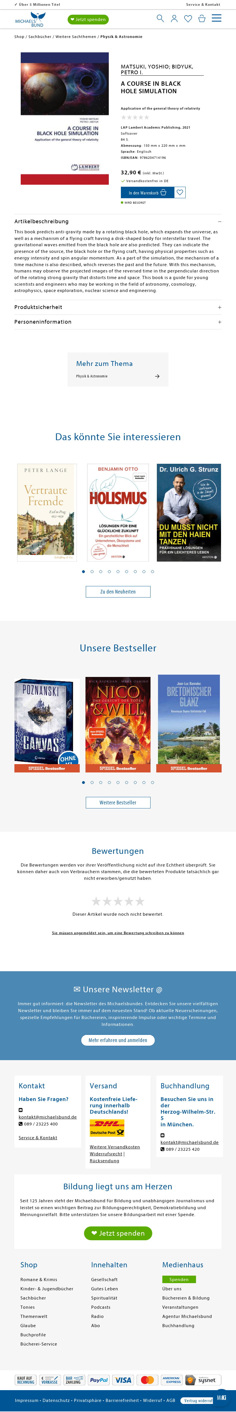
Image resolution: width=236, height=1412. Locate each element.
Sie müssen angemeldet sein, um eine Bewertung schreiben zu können (118, 933)
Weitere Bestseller (118, 802)
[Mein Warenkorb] (202, 18)
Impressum (27, 1400)
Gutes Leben (104, 1288)
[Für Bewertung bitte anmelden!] (135, 118)
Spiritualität (104, 1298)
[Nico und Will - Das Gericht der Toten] (118, 720)
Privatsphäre (88, 1400)
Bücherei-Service (38, 1344)
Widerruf (152, 1400)
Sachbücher (33, 1298)
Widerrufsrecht (106, 1154)
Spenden (179, 1279)
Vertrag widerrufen (200, 1400)
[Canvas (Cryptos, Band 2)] (47, 720)
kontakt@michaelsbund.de (48, 1117)
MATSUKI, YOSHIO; (146, 66)
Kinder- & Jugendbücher (46, 1288)
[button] (83, 571)
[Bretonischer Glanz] (189, 720)
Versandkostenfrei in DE (42, 4)
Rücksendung (104, 1160)
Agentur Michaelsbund (187, 1316)
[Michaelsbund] (30, 21)
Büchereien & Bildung (186, 1298)
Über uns (172, 1288)
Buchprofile (33, 1334)
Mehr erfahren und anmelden (118, 1040)
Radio (97, 1316)
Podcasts (101, 1307)
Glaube (28, 1325)
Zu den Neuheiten (118, 591)
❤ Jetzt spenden (88, 19)
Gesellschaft (104, 1279)
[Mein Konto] (174, 18)
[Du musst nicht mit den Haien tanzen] (189, 509)
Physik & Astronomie (92, 376)
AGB (171, 1400)
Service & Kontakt (203, 4)
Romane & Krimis (38, 1279)
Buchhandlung (178, 1325)
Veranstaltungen (180, 1307)
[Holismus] (118, 509)
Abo (95, 1325)
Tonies (27, 1307)
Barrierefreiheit (122, 1400)
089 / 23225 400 (41, 1124)
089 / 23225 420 (183, 1149)
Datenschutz (56, 1400)
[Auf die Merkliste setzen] (180, 192)
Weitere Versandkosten (115, 1147)
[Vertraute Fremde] (47, 509)
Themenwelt (33, 1316)
